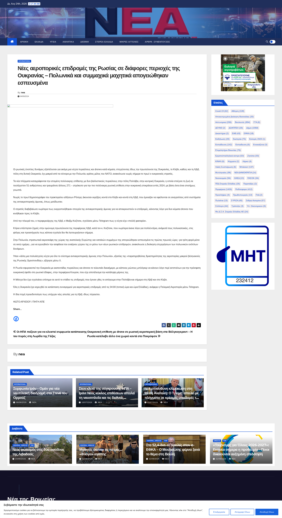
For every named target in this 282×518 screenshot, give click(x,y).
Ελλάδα (39, 41)
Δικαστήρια (222, 133)
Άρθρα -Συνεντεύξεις (157, 41)
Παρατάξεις (250, 184)
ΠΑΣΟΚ (253, 178)
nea (23, 92)
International (24, 61)
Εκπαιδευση (242, 144)
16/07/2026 (87, 402)
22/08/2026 (154, 459)
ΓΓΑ (257, 122)
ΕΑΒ (236, 133)
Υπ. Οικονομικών (256, 206)
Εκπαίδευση (223, 144)
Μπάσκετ (247, 167)
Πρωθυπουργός (242, 195)
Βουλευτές (242, 122)
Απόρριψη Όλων (242, 512)
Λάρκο (247, 161)
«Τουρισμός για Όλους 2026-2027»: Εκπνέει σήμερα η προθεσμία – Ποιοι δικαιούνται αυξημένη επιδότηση (241, 449)
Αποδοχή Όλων (267, 512)
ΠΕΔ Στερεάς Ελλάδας (227, 184)
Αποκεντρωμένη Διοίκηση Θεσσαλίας (234, 116)
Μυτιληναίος (223, 172)
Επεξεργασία (219, 512)
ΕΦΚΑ (249, 133)
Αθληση (237, 111)
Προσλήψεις (222, 195)
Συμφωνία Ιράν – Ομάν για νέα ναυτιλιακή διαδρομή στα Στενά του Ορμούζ (40, 393)
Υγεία (53, 41)
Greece (217, 441)
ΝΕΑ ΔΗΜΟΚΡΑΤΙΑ (245, 172)
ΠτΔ (259, 195)
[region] (141, 509)
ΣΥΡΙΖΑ (236, 200)
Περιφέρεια (223, 189)
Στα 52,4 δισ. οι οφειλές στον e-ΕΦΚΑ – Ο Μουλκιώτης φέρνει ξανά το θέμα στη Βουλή (173, 449)
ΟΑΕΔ (239, 178)
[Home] (12, 41)
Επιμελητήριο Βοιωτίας (228, 150)
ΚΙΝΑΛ (219, 161)
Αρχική (24, 41)
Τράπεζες (237, 206)
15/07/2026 (152, 402)
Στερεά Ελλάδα (104, 41)
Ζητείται (253, 156)
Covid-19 (221, 111)
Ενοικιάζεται (260, 144)
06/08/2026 (21, 402)
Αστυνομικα (223, 122)
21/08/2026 (221, 459)
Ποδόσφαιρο (243, 189)
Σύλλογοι (221, 206)
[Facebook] (16, 316)
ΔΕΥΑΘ (220, 128)
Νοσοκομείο (223, 178)
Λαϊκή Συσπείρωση (225, 167)
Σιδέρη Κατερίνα (255, 200)
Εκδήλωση (222, 139)
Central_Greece (20, 445)
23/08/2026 (20, 459)
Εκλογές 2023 (257, 139)
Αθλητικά (68, 41)
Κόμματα (233, 161)
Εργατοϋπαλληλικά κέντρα (229, 156)
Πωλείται (221, 200)
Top (32, 445)
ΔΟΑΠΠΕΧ (236, 128)
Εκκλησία (239, 139)
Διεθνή (84, 41)
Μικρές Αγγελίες (129, 41)
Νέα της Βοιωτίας (31, 499)
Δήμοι (252, 128)
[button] (267, 41)
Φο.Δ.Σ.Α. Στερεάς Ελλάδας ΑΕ (231, 211)
